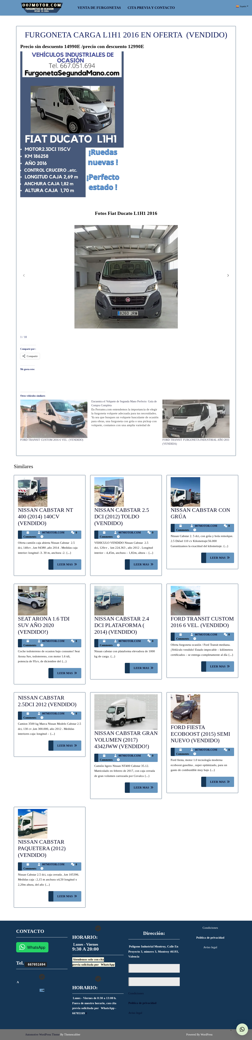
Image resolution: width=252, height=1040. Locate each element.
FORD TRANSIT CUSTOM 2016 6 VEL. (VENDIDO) (51, 439)
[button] (228, 275)
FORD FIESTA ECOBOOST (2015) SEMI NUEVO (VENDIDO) (200, 733)
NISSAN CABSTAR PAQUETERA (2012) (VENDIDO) (42, 848)
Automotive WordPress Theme (42, 1034)
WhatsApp (36, 947)
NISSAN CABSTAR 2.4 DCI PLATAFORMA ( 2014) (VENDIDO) (121, 625)
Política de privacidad (142, 1003)
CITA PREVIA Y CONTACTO (151, 8)
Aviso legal (135, 1012)
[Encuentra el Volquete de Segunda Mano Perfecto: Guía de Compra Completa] (126, 413)
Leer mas (69, 566)
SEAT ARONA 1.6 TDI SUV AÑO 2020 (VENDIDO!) (43, 625)
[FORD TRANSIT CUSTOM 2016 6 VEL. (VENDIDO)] (53, 419)
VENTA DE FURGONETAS (99, 8)
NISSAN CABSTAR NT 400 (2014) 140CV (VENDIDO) (45, 516)
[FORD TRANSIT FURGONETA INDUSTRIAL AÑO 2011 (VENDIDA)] (196, 419)
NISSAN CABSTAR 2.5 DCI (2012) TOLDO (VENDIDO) (121, 516)
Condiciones (136, 993)
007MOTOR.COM (53, 532)
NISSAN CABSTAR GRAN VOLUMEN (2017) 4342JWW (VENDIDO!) (126, 739)
